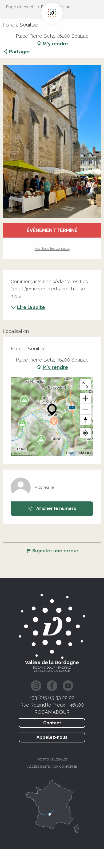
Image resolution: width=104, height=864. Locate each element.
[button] (52, 141)
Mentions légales (52, 759)
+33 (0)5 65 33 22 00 (52, 697)
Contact (52, 722)
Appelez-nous (52, 737)
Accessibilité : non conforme (52, 766)
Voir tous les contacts (52, 248)
